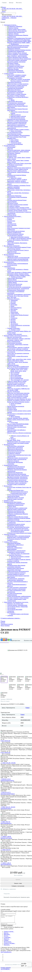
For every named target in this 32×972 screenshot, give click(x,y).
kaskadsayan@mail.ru (6, 838)
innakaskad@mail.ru (6, 808)
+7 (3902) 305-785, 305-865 (8, 763)
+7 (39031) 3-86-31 (6, 863)
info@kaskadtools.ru (6, 823)
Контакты (6, 944)
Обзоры (6, 940)
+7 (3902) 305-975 (6, 849)
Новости (6, 939)
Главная (4, 2)
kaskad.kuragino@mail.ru (7, 780)
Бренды (11, 2)
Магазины (19, 2)
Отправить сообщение (6, 925)
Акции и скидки (8, 931)
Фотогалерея (7, 941)
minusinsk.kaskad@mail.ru (8, 793)
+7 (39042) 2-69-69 (6, 836)
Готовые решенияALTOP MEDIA (6, 968)
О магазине (7, 937)
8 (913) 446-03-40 (5, 740)
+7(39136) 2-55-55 (6, 779)
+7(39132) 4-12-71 (6, 792)
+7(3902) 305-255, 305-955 (8, 807)
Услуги (6, 936)
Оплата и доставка (9, 943)
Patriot (27, 707)
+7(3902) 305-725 (5, 821)
